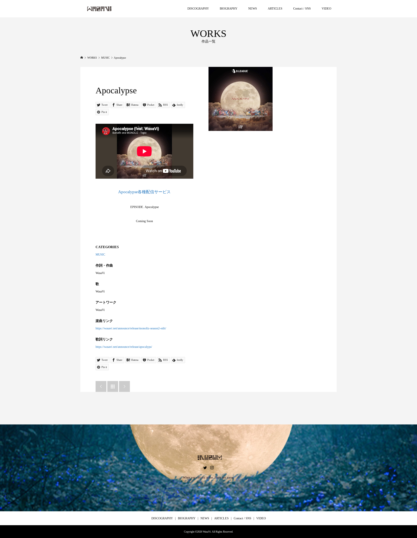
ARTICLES (275, 8)
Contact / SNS (302, 8)
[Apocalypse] (240, 99)
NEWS (252, 8)
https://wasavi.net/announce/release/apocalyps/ (124, 346)
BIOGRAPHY (228, 8)
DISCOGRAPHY (198, 8)
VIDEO (326, 8)
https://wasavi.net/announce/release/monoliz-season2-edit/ (131, 328)
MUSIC (100, 254)
